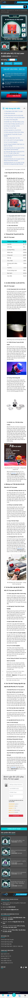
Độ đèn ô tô (18, 10)
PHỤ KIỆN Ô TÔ (5, 958)
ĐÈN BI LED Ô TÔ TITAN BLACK (18, 872)
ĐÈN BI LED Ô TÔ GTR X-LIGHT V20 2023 (18, 851)
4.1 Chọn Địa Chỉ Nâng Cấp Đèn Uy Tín (14, 124)
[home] (4, 2)
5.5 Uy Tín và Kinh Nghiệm (10, 142)
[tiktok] (24, 967)
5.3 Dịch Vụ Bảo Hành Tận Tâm (12, 138)
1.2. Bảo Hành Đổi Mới (9, 113)
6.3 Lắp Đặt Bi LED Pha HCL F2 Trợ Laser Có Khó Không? (14, 156)
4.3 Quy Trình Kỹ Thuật (10, 128)
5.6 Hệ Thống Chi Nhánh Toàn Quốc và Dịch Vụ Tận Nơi (14, 145)
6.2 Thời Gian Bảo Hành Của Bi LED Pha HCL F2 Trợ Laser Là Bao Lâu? (14, 152)
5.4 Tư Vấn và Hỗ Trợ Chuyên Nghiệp (13, 140)
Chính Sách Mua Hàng (7, 941)
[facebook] (21, 967)
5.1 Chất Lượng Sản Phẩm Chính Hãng (14, 132)
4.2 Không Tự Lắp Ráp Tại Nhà (12, 126)
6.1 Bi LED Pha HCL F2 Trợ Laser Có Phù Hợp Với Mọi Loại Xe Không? (14, 148)
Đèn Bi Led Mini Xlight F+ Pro (18, 840)
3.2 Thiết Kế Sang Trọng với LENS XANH (14, 117)
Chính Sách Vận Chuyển (7, 939)
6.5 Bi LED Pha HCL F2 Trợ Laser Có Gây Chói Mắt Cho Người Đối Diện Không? (14, 163)
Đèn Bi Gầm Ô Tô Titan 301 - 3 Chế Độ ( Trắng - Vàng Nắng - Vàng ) (18, 883)
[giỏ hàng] (3, 995)
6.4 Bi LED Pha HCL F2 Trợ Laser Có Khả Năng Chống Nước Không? (14, 159)
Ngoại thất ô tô (10, 10)
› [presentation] (26, 47)
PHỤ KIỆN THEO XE (6, 960)
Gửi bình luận (16, 815)
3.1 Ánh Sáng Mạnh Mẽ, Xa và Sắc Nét (13, 115)
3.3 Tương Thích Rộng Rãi (10, 119)
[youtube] (26, 967)
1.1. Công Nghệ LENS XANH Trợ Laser (13, 111)
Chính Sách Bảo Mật (6, 944)
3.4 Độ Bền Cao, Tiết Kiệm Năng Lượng (14, 121)
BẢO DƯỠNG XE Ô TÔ (7, 962)
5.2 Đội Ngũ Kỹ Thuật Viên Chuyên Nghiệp (13, 135)
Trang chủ (3, 10)
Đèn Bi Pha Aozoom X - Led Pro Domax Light (18, 861)
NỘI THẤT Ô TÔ (5, 954)
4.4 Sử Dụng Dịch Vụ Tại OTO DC (12, 130)
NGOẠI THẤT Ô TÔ (6, 956)
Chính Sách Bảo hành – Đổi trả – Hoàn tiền (12, 946)
